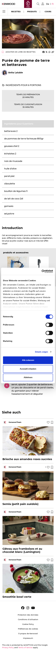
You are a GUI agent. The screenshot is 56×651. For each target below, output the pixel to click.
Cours (48, 12)
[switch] (49, 325)
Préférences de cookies (28, 629)
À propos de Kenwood (28, 633)
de (47, 4)
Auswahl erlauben (28, 369)
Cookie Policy (28, 624)
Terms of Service (25, 647)
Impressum (28, 638)
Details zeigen (41, 352)
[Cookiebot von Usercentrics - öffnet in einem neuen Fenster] (41, 271)
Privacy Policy (8, 647)
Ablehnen (28, 377)
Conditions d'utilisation (28, 619)
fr (53, 4)
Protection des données (28, 615)
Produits (32, 12)
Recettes (16, 12)
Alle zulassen (28, 360)
